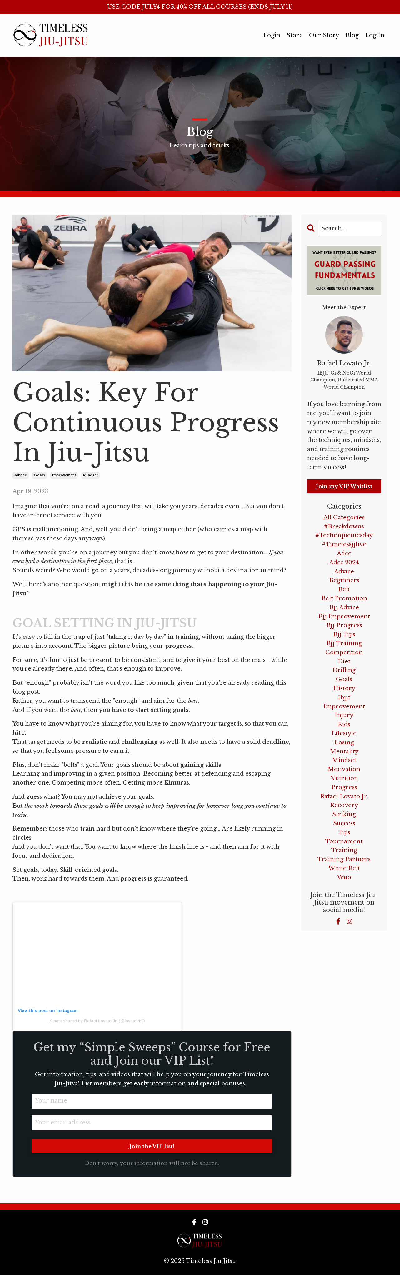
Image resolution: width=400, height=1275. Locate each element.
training (344, 850)
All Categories (344, 517)
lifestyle (344, 733)
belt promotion (344, 598)
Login (271, 35)
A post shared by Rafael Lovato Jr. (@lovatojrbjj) (97, 1020)
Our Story (324, 35)
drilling (344, 670)
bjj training (344, 643)
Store (295, 35)
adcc (344, 553)
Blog (352, 35)
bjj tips (344, 634)
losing (344, 742)
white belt (344, 868)
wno (344, 877)
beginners (344, 580)
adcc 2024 (344, 562)
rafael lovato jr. (344, 796)
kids (344, 724)
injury (344, 715)
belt (344, 589)
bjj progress (344, 625)
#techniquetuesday (344, 535)
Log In (374, 35)
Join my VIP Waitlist (344, 486)
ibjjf (344, 697)
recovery (344, 805)
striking (344, 814)
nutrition (344, 778)
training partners (344, 859)
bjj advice (344, 607)
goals (39, 475)
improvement (64, 475)
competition (344, 652)
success (344, 823)
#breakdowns (344, 526)
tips (344, 832)
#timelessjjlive (344, 544)
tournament (344, 841)
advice (20, 475)
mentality (344, 751)
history (344, 688)
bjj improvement (344, 616)
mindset (90, 475)
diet (344, 661)
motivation (344, 769)
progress (344, 787)
